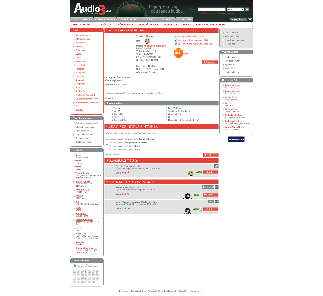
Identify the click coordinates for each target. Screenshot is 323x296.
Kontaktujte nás (83, 138)
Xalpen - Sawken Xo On (127, 187)
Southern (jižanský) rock (87, 99)
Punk (78, 87)
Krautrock (80, 80)
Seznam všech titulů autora (190, 36)
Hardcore (80, 69)
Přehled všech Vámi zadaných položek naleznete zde (130, 133)
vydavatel (92, 266)
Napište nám (156, 93)
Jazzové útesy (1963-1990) (237, 122)
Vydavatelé (230, 64)
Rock (211, 201)
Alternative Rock (83, 39)
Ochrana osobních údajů (87, 123)
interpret (80, 266)
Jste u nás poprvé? (84, 134)
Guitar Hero (81, 61)
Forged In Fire (82, 156)
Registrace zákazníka (235, 40)
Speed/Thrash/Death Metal (88, 102)
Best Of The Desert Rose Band (87, 221)
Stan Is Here (81, 243)
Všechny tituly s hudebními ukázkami (195, 44)
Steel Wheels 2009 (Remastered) (84, 183)
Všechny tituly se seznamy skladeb (194, 40)
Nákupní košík (231, 32)
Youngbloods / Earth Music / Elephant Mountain (88, 175)
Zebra (78, 208)
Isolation (79, 168)
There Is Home (232, 110)
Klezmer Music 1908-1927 (87, 202)
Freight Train (82, 190)
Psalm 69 (80, 196)
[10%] (201, 194)
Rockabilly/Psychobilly (86, 95)
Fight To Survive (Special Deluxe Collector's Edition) (87, 236)
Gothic (78, 57)
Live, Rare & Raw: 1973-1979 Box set (87, 250)
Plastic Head (131, 204)
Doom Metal (81, 50)
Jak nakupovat (82, 131)
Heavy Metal (81, 72)
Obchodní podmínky (85, 127)
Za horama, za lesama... (236, 116)
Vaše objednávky (233, 36)
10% (200, 172)
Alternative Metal (83, 35)
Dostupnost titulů (83, 142)
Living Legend (82, 214)
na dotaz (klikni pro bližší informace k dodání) (151, 47)
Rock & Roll (81, 91)
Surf (77, 106)
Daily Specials (231, 98)
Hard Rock (80, 65)
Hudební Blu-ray (232, 72)
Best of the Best (235, 128)
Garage (79, 54)
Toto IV (79, 162)
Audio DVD (230, 68)
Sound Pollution (153, 51)
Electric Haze (115, 30)
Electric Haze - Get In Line (128, 166)
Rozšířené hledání (207, 13)
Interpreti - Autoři (232, 61)
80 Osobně (232, 86)
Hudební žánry (232, 57)
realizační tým (196, 291)
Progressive (81, 84)
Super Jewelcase (133, 168)
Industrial (80, 76)
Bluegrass (80, 46)
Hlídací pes (230, 44)
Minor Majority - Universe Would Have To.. (136, 202)
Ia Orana (229, 104)
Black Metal (81, 43)
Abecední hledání (225, 13)
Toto (78, 229)
